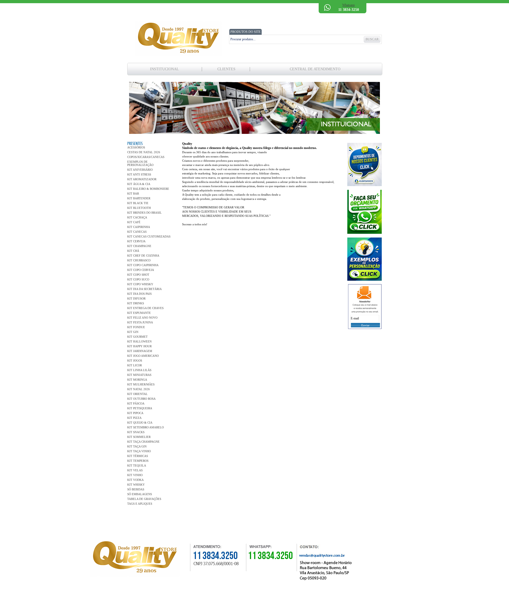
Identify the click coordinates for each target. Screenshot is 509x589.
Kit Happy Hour (139, 346)
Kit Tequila (136, 465)
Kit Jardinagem (139, 351)
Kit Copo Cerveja (140, 269)
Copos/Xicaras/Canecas (145, 157)
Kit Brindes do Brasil (144, 212)
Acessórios (136, 147)
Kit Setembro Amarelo (145, 427)
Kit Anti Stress (139, 174)
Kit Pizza (134, 417)
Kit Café (134, 222)
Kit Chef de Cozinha (143, 255)
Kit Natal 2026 (138, 389)
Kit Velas (135, 470)
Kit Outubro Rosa (141, 398)
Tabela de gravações (144, 498)
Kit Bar (133, 193)
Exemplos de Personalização (140, 163)
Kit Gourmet (137, 336)
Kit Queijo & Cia (139, 422)
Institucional (164, 69)
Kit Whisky (136, 484)
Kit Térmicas (137, 456)
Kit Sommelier (139, 436)
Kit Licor (134, 365)
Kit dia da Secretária (144, 289)
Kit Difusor (136, 298)
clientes (226, 69)
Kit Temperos (137, 460)
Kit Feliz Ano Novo (142, 317)
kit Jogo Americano (143, 355)
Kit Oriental (137, 393)
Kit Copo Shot (138, 274)
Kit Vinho (135, 475)
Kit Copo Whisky (140, 284)
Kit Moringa (137, 379)
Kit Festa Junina (140, 322)
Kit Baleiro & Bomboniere (148, 188)
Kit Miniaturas (139, 374)
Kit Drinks (135, 303)
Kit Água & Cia (138, 184)
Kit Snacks (135, 432)
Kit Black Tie (137, 203)
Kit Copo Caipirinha (143, 265)
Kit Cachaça (137, 217)
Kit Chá (133, 250)
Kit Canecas (137, 231)
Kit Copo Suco (138, 279)
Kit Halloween (139, 341)
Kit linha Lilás (139, 370)
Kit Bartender (138, 198)
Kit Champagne (139, 246)
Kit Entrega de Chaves (145, 308)
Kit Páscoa (135, 403)
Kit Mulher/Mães (141, 384)
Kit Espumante (139, 312)
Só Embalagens (139, 494)
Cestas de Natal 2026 (143, 152)
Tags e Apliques (139, 503)
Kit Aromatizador (141, 179)
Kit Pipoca (135, 413)
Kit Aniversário (140, 169)
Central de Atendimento (315, 69)
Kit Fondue (136, 327)
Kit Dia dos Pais (139, 293)
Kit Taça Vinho (139, 451)
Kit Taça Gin (137, 446)
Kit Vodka (135, 479)
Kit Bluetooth (139, 207)
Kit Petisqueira (139, 408)
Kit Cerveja (136, 241)
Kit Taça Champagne (143, 441)
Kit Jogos (134, 360)
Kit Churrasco (139, 260)
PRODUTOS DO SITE (245, 32)
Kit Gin (132, 331)
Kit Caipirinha (138, 226)
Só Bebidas (135, 489)
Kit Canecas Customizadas (148, 236)
